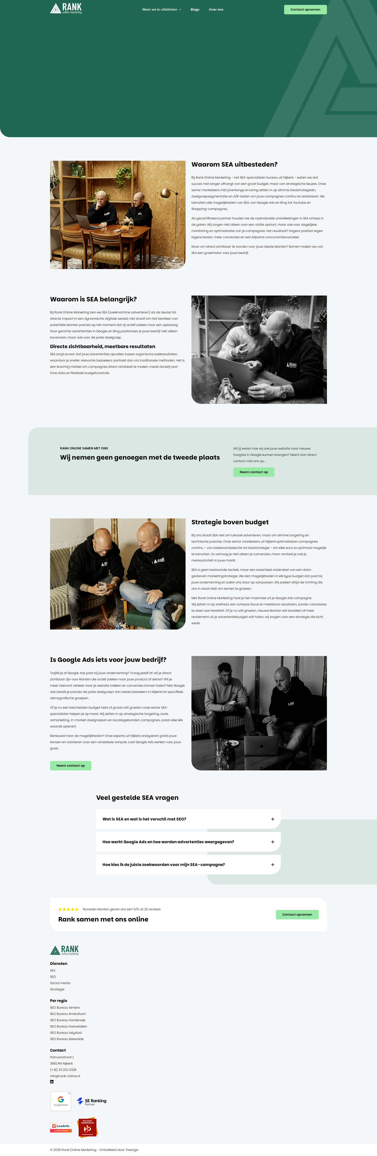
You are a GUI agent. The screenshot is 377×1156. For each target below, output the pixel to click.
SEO (53, 976)
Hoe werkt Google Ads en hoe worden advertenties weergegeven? (168, 842)
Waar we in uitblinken (159, 9)
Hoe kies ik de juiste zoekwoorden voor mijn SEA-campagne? (163, 864)
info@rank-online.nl (65, 1076)
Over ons (216, 9)
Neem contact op (254, 472)
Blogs (195, 9)
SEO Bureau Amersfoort (68, 1014)
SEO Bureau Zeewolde (67, 1039)
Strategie (57, 989)
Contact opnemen (305, 9)
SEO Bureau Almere (65, 1007)
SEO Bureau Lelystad (66, 1032)
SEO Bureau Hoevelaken (68, 1026)
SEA (52, 970)
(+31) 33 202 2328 (63, 1069)
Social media (60, 983)
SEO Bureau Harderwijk (67, 1020)
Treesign (131, 1150)
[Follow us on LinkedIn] (52, 1082)
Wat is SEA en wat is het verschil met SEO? (144, 819)
